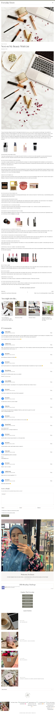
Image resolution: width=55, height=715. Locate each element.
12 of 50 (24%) (13, 587)
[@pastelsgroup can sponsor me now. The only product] (32, 706)
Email (21, 507)
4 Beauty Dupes (32, 317)
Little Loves (22, 639)
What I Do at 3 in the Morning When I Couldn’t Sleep (44, 292)
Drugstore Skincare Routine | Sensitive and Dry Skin (47, 319)
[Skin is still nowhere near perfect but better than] (50, 706)
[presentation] (7, 308)
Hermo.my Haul (18, 317)
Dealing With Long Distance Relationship (8, 292)
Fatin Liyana (7, 331)
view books (52, 588)
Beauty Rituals (22, 677)
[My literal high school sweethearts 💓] (23, 706)
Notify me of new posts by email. (8, 512)
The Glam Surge (7, 376)
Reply (51, 332)
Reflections (22, 620)
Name (3, 507)
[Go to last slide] (2, 312)
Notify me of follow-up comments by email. (10, 510)
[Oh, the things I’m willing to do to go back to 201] (4, 706)
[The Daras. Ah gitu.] (13, 706)
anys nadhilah (8, 381)
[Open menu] (53, 2)
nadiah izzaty (8, 343)
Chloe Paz (7, 406)
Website (38, 507)
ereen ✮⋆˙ (6, 586)
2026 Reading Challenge (27, 584)
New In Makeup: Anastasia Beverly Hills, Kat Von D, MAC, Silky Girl (7, 319)
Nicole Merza (8, 370)
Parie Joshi (7, 451)
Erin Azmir (7, 353)
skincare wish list (30, 132)
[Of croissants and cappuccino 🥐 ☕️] (41, 706)
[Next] (53, 312)
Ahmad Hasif (8, 424)
